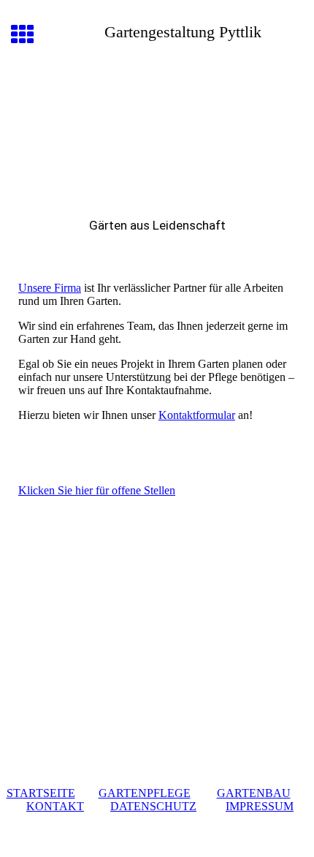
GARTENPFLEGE (145, 793)
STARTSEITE (41, 793)
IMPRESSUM (260, 806)
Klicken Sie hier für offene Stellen (96, 490)
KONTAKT (55, 806)
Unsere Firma (49, 288)
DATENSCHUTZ (153, 806)
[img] (157, 137)
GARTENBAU (254, 793)
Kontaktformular (196, 415)
